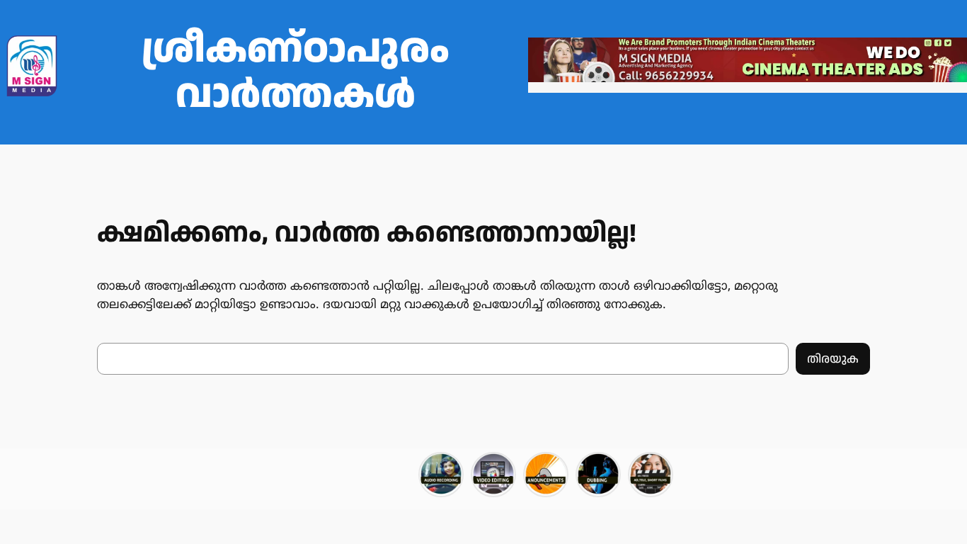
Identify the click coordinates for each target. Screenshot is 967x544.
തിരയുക (833, 359)
